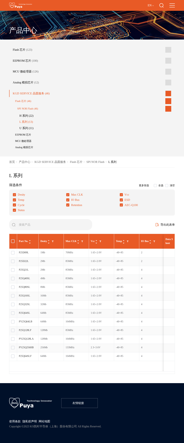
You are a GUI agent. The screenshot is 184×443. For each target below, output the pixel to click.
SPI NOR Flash (27, 108)
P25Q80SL (24, 287)
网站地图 (44, 421)
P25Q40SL (24, 278)
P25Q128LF (25, 330)
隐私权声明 (29, 421)
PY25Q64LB (25, 321)
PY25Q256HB (26, 347)
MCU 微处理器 (25, 71)
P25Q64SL (24, 313)
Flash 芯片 (22, 49)
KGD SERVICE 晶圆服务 (31, 93)
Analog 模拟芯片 (26, 82)
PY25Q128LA (26, 338)
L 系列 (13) (26, 122)
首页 (12, 162)
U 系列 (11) (26, 128)
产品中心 (24, 162)
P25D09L (24, 252)
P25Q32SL (24, 304)
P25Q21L (24, 269)
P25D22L (24, 261)
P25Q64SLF (25, 356)
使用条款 (15, 421)
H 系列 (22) (26, 115)
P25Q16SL (24, 295)
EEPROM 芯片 (25, 60)
